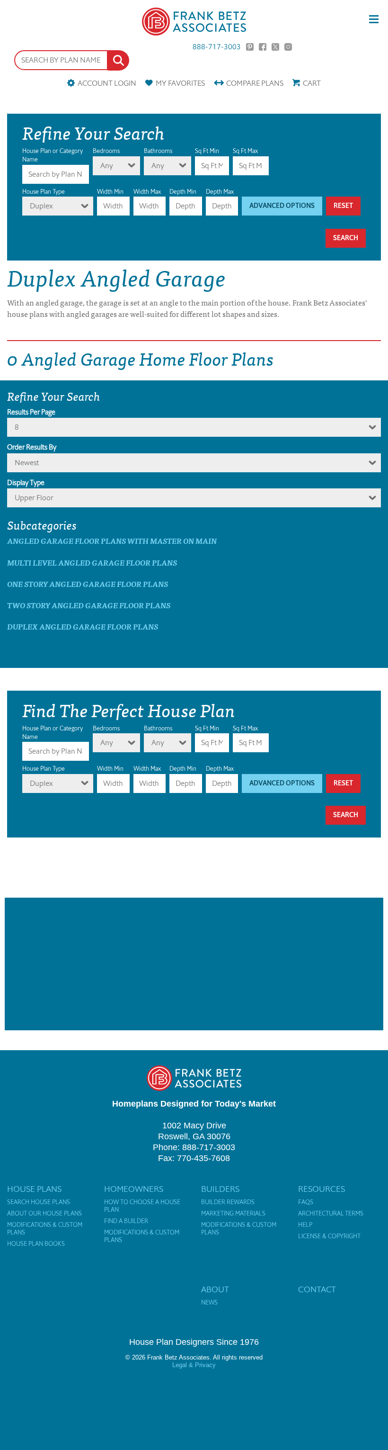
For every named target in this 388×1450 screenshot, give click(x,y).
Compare (254, 83)
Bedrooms (106, 151)
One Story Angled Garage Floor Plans (87, 583)
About (215, 1289)
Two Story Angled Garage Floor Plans (88, 605)
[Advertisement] (194, 964)
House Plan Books (36, 1244)
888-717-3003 (217, 47)
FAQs (305, 1202)
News (209, 1302)
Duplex (41, 206)
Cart (312, 83)
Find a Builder (126, 1221)
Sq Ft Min (207, 151)
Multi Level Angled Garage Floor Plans (92, 562)
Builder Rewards (228, 1202)
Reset (343, 205)
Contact (317, 1289)
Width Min (110, 192)
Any (106, 166)
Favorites (180, 83)
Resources (321, 1189)
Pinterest (250, 47)
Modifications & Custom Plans (44, 1228)
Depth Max (220, 192)
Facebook (262, 47)
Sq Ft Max (245, 151)
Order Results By (31, 447)
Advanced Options (282, 205)
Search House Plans (38, 1202)
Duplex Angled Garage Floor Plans (82, 626)
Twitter (275, 47)
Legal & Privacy (194, 1365)
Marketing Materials (233, 1213)
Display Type (25, 482)
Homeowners (133, 1189)
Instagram (288, 47)
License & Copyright (329, 1236)
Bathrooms (158, 151)
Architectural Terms (330, 1213)
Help (305, 1225)
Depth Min (182, 192)
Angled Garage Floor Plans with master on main (112, 540)
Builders (220, 1189)
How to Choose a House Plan (142, 1206)
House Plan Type (43, 192)
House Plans (34, 1189)
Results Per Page (31, 412)
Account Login (107, 83)
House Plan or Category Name (52, 155)
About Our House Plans (44, 1213)
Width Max (147, 192)
